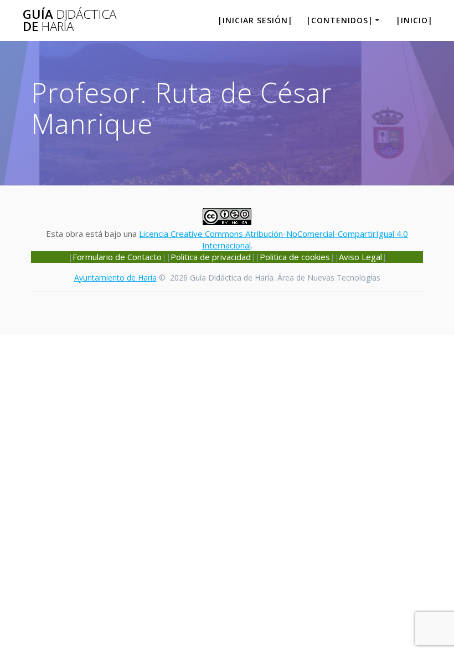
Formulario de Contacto (117, 256)
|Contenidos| (339, 20)
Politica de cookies (295, 256)
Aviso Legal (360, 256)
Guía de (69, 20)
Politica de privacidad (211, 256)
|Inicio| (414, 20)
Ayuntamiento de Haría (115, 277)
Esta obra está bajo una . (227, 239)
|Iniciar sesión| (255, 20)
